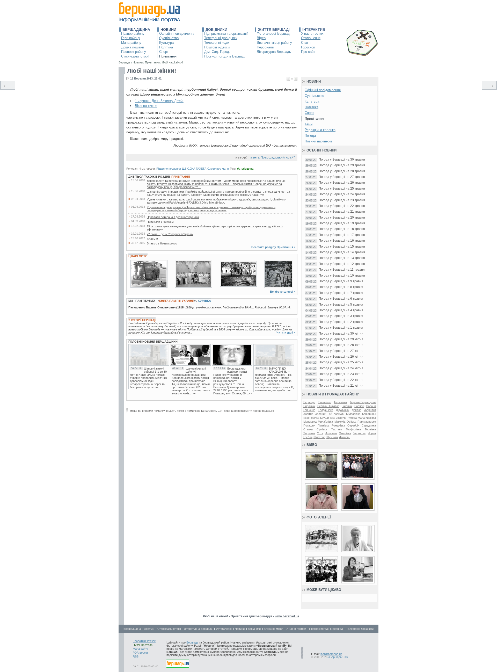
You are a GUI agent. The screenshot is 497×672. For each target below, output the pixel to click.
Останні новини (321, 150)
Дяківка (356, 409)
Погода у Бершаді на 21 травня (342, 211)
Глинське (309, 409)
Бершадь (309, 402)
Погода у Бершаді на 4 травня (341, 310)
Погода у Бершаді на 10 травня (342, 275)
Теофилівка (353, 429)
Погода (310, 136)
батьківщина (245, 168)
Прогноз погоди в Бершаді (224, 56)
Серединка (369, 425)
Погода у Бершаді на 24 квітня (341, 368)
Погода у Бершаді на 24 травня (342, 194)
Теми (308, 124)
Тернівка (370, 429)
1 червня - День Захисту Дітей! (159, 101)
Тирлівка (309, 433)
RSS (135, 656)
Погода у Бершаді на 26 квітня (341, 356)
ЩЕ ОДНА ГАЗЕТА (194, 168)
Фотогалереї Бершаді (273, 33)
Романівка (338, 425)
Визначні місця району (274, 43)
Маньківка (310, 421)
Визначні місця (273, 628)
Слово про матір (218, 168)
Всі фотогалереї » (282, 291)
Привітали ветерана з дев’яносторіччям (173, 217)
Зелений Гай (323, 413)
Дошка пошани (132, 47)
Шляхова (319, 437)
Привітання (168, 56)
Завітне (308, 413)
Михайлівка (325, 421)
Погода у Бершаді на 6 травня (341, 298)
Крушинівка (327, 417)
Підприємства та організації (226, 33)
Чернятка (359, 433)
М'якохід (339, 421)
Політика (166, 47)
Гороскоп (308, 47)
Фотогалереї (318, 517)
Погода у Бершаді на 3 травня (341, 316)
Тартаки (336, 429)
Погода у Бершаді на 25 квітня (341, 362)
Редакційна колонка (320, 130)
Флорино (331, 433)
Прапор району (132, 33)
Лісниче (341, 417)
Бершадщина (136, 29)
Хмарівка (345, 433)
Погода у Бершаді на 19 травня (342, 223)
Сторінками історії (135, 56)
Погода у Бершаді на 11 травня (342, 269)
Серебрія (353, 425)
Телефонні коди (216, 43)
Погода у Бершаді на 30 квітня (341, 333)
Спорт (164, 52)
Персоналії (265, 47)
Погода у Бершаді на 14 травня (342, 252)
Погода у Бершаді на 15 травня (342, 246)
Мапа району (131, 43)
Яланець (344, 437)
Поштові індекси (217, 47)
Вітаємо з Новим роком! (162, 243)
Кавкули (339, 413)
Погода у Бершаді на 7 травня (341, 293)
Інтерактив (313, 29)
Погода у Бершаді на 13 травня (342, 258)
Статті (306, 43)
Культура (166, 43)
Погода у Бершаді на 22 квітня (341, 380)
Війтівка (347, 406)
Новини (168, 29)
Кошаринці (369, 413)
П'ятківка (323, 425)
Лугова (352, 417)
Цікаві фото (138, 256)
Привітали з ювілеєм (160, 221)
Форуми (149, 628)
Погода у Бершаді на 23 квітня (341, 374)
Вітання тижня (146, 106)
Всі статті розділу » (273, 247)
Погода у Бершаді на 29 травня (342, 165)
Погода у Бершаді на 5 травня (341, 304)
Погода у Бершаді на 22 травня (342, 206)
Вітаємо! (152, 238)
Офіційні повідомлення (177, 33)
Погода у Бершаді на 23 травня (342, 200)
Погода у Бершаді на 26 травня (342, 182)
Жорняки (370, 409)
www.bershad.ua (287, 616)
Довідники (216, 29)
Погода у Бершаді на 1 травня (341, 327)
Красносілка (311, 417)
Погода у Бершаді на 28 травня (342, 171)
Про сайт (308, 52)
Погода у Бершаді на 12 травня (342, 264)
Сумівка (204, 300)
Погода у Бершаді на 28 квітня (341, 345)
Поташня (309, 425)
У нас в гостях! (313, 33)
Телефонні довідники (220, 38)
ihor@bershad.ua (331, 653)
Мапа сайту (140, 648)
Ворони (371, 406)
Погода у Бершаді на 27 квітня (341, 351)
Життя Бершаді (274, 29)
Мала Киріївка (367, 417)
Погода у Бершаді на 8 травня (341, 287)
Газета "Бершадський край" (271, 157)
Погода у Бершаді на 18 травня (342, 229)
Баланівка (324, 402)
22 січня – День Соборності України (170, 234)
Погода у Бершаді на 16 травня (342, 240)
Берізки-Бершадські (363, 402)
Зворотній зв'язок (144, 640)
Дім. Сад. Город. (217, 52)
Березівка (340, 402)
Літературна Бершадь (274, 52)
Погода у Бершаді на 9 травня (341, 281)
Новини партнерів (318, 141)
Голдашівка (325, 409)
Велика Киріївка (328, 406)
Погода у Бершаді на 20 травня (342, 217)
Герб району (130, 38)
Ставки (308, 429)
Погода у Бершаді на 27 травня (342, 177)
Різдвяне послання (168, 168)
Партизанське (366, 421)
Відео (261, 38)
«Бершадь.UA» (338, 657)
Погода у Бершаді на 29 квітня (341, 339)
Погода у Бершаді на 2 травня (341, 322)
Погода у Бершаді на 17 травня (342, 235)
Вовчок (359, 406)
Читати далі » (285, 332)
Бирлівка (309, 406)
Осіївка (351, 421)
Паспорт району (133, 52)
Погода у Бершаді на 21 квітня (341, 385)
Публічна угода (142, 644)
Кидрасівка (353, 413)
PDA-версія (140, 652)
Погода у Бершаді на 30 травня (342, 159)
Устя (320, 433)
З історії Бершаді (142, 320)
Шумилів (332, 437)
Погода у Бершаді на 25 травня (342, 188)
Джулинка (342, 409)
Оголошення (310, 38)
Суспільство (169, 38)
